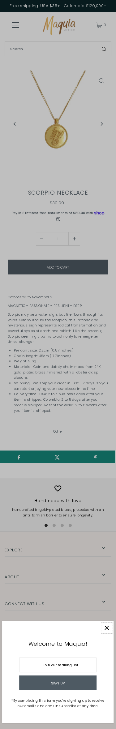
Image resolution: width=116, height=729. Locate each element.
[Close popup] (106, 628)
